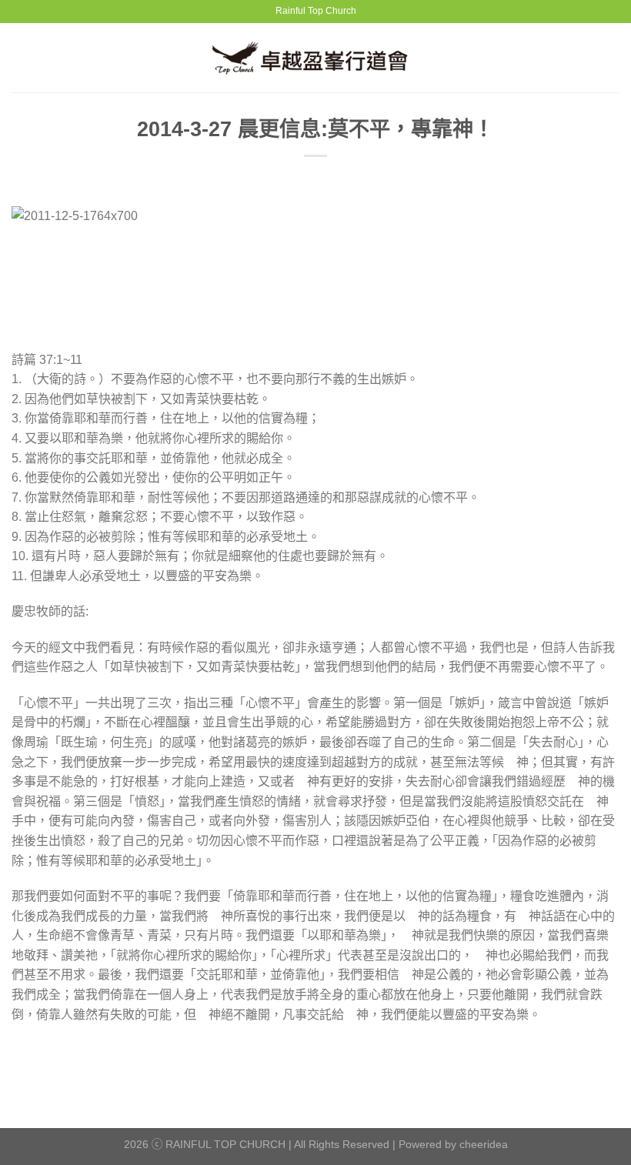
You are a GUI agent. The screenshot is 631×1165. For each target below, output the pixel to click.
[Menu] (21, 57)
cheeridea (483, 1144)
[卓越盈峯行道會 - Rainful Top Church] (316, 57)
